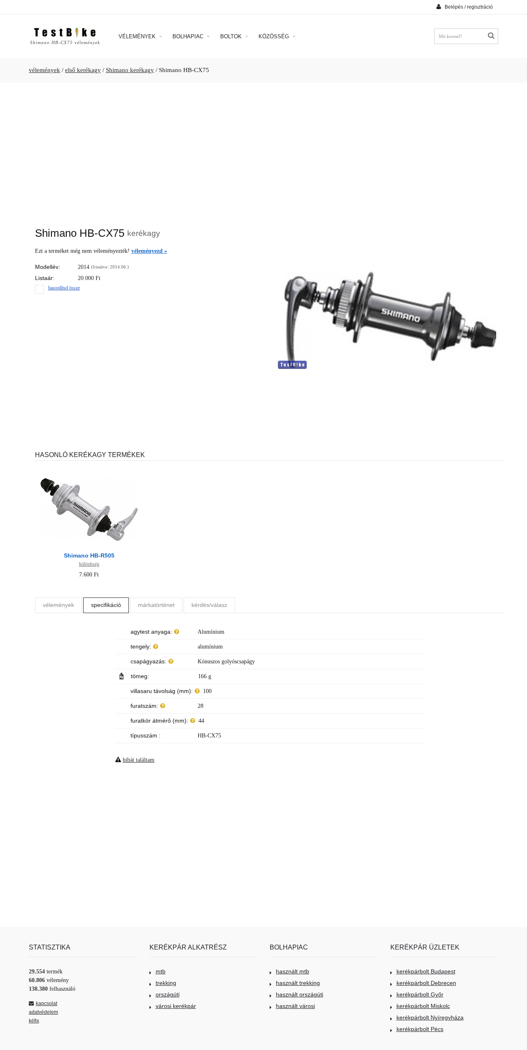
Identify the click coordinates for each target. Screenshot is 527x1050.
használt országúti (299, 994)
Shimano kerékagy (130, 70)
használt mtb (292, 971)
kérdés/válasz (209, 605)
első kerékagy (83, 70)
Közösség (275, 36)
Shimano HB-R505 (89, 555)
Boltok (231, 36)
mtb (161, 971)
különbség (89, 564)
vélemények (44, 70)
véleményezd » (149, 251)
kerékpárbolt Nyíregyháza (430, 1017)
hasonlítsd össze (64, 288)
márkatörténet (156, 605)
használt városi (295, 1006)
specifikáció (106, 605)
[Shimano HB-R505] (89, 471)
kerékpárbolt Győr (419, 994)
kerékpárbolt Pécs (419, 1029)
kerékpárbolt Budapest (425, 971)
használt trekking (298, 983)
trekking (166, 983)
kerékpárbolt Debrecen (426, 983)
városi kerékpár (176, 1006)
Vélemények (138, 36)
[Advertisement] (263, 150)
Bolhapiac (189, 36)
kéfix (34, 1021)
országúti (168, 994)
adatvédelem (43, 1012)
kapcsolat (46, 1003)
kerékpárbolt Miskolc (423, 1006)
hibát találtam (138, 760)
